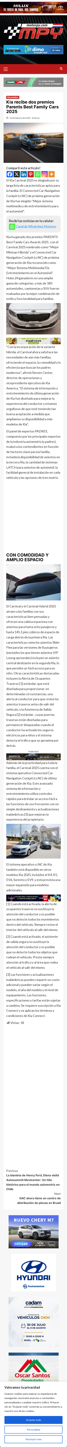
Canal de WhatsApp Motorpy (36, 226)
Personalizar (33, 1429)
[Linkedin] (24, 174)
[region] (33, 1414)
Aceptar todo (33, 1419)
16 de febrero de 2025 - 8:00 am (24, 118)
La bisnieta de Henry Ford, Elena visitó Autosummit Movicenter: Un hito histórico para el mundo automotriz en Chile (33, 1180)
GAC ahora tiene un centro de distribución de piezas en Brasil (39, 1198)
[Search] (61, 69)
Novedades (12, 97)
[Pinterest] (31, 174)
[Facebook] (10, 174)
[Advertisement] (33, 515)
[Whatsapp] (37, 174)
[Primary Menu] (7, 68)
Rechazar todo (34, 1439)
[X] (17, 174)
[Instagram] (44, 174)
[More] (51, 174)
